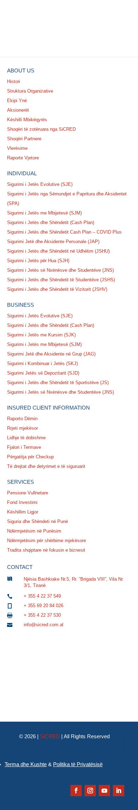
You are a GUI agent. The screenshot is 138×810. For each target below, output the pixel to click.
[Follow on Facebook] (76, 790)
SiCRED (50, 736)
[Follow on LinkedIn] (118, 790)
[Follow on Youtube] (104, 790)
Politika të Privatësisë (78, 764)
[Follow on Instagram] (90, 790)
